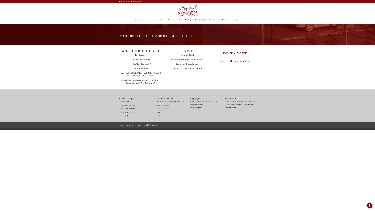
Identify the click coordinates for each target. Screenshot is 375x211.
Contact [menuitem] (139, 125)
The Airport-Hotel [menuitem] (147, 20)
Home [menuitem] (136, 20)
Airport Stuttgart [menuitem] (200, 20)
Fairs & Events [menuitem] (214, 20)
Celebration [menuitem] (171, 20)
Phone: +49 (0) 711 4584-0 (128, 109)
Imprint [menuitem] (121, 125)
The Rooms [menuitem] (160, 20)
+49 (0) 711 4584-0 (125, 1)
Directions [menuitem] (225, 20)
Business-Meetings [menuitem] (185, 20)
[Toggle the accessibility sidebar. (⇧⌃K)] (370, 206)
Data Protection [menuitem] (130, 125)
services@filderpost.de (127, 116)
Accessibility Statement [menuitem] (150, 125)
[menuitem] (236, 19)
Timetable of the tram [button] (234, 52)
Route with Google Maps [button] (234, 61)
